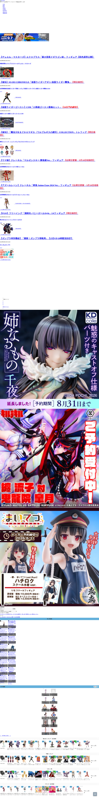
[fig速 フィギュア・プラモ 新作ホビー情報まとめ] (2, 0)
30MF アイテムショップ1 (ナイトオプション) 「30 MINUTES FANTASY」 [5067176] (4, 650)
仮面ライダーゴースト (14, 113)
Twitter (4, 9)
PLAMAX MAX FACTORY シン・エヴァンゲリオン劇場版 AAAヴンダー (17, 779)
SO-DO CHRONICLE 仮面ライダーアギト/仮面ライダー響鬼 (31, 764)
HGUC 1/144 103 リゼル (11, 650)
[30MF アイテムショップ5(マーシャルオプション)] (3, 762)
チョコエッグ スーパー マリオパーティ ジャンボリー (45, 764)
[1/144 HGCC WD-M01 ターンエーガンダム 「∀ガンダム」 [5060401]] (12, 632)
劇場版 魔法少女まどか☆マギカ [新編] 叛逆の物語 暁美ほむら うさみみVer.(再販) (45, 718)
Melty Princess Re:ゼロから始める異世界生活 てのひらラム (80, 749)
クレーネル (21, 166)
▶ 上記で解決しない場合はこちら (30, 614)
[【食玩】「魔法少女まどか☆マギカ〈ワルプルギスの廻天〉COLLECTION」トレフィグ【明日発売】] (7, 155)
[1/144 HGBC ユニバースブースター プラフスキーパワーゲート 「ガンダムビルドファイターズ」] (12, 678)
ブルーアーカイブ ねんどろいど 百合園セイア (87, 764)
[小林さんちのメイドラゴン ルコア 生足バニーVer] (31, 747)
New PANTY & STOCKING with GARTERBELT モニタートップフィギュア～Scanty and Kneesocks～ (59, 794)
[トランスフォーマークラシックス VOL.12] (59, 777)
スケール (15, 63)
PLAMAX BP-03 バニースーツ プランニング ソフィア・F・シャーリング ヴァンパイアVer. (66, 779)
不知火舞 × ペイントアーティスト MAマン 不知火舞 (45, 726)
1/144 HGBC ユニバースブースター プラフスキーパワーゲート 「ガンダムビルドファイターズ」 (12, 681)
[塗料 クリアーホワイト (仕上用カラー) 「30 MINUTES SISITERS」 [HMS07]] (4, 671)
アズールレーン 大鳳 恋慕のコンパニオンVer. (59, 749)
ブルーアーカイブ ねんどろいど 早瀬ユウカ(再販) (80, 764)
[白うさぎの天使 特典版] (45, 692)
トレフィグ (31, 141)
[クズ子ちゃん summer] (53, 692)
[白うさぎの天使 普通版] (45, 700)
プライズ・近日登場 (49, 784)
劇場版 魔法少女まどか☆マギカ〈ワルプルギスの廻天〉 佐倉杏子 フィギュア (3, 794)
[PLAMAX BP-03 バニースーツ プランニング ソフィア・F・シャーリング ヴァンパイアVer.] (66, 777)
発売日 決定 (2, 748)
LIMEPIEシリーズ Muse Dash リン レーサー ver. (53, 726)
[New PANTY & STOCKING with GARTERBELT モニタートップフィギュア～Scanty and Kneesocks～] (59, 792)
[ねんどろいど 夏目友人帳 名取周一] (59, 762)
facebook (5, 10)
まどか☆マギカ (23, 141)
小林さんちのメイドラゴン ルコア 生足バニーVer (31, 749)
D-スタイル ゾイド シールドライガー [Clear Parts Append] (31, 779)
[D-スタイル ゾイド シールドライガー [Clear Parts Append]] (31, 777)
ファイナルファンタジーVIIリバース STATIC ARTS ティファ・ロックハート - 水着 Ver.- (45, 734)
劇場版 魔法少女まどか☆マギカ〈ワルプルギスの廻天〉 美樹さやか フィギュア (24, 794)
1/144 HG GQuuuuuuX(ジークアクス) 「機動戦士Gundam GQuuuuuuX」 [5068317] (11, 673)
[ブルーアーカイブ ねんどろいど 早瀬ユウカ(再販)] (80, 762)
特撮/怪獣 (2, 63)
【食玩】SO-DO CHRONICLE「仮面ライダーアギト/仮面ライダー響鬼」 (42, 82)
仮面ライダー (11, 88)
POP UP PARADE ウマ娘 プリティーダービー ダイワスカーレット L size (53, 718)
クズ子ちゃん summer (52, 695)
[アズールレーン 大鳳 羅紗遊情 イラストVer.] (53, 707)
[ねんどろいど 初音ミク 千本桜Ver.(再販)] (52, 762)
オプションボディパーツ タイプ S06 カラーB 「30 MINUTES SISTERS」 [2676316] (3, 666)
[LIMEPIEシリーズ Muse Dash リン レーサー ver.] (53, 723)
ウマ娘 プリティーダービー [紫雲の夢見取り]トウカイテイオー (87, 749)
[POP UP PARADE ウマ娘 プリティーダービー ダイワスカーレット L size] (53, 715)
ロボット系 (49, 768)
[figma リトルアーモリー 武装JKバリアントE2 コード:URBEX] (17, 762)
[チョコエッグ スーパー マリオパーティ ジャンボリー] (45, 762)
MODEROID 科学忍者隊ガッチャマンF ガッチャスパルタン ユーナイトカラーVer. (38, 779)
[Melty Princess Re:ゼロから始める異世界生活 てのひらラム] (80, 747)
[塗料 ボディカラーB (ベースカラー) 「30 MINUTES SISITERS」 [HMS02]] (4, 678)
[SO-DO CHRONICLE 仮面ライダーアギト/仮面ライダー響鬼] (31, 762)
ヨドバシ (5, 11)
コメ (1, 66)
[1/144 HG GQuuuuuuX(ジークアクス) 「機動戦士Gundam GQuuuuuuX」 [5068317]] (12, 671)
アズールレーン (18, 194)
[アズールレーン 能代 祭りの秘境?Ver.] (66, 747)
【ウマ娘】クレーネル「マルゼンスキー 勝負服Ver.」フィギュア (47, 160)
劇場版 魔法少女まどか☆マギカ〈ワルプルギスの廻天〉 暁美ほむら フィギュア (17, 794)
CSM (21, 113)
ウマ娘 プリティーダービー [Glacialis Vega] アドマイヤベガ (53, 702)
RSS (4, 6)
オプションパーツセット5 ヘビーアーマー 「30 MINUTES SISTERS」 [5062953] (3, 642)
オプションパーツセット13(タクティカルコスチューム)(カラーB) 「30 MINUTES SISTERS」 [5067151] (3, 635)
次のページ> (6, 306)
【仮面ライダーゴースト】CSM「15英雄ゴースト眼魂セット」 (39, 107)
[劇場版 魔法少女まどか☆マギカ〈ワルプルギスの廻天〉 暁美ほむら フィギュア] (17, 792)
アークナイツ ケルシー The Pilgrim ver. (52, 749)
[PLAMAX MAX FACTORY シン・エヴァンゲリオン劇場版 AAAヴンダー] (17, 777)
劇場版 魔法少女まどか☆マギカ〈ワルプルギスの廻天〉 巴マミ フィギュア (10, 794)
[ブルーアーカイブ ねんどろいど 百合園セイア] (87, 762)
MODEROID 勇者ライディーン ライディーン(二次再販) (10, 779)
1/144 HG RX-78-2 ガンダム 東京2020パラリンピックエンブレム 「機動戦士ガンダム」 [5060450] (12, 658)
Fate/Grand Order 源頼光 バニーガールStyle (10, 749)
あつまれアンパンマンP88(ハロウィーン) (38, 764)
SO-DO (48, 88)
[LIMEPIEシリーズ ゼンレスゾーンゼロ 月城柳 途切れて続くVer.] (45, 747)
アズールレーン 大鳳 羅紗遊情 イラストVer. (53, 710)
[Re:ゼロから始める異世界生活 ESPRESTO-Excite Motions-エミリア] (66, 792)
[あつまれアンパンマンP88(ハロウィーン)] (38, 762)
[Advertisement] (24, 45)
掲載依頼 (5, 13)
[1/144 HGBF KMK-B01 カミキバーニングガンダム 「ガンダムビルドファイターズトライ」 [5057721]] (12, 640)
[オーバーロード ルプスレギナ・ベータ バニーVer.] (53, 731)
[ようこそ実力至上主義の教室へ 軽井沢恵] (3, 747)
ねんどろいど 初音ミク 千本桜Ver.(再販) (52, 764)
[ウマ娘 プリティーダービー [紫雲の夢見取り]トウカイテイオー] (87, 747)
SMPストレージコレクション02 (24, 779)
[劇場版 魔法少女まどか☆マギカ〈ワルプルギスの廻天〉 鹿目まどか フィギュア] (31, 792)
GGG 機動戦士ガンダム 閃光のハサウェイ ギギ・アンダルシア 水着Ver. (38, 749)
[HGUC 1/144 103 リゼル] (12, 647)
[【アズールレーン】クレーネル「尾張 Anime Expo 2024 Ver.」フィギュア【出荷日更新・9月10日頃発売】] (7, 208)
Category (2, 611)
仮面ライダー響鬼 (41, 88)
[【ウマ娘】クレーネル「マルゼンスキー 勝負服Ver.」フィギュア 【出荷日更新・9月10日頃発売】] (7, 180)
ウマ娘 (16, 166)
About (4, 7)
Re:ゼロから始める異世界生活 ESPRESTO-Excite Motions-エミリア (66, 794)
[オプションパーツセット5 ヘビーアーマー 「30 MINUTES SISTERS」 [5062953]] (4, 640)
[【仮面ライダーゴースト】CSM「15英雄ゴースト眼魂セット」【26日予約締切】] (7, 127)
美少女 (7, 166)
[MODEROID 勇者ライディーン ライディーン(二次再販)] (10, 777)
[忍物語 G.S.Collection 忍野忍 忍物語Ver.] (45, 707)
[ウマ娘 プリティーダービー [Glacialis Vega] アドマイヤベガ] (53, 700)
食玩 (6, 88)
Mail (4, 5)
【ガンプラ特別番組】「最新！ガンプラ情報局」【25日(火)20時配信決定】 (36, 238)
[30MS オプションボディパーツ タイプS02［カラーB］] (4, 624)
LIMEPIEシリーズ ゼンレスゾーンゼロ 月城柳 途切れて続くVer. (45, 749)
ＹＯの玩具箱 (16, 617)
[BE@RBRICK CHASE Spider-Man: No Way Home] (10, 762)
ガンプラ (7, 245)
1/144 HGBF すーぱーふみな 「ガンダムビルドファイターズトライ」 (12, 666)
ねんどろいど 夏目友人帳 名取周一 (59, 764)
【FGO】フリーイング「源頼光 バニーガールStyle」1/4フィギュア (39, 213)
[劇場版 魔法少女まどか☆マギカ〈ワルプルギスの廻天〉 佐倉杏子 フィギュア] (3, 792)
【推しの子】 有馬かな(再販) (73, 749)
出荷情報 (2, 88)
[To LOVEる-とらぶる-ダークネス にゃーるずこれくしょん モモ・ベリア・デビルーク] (73, 792)
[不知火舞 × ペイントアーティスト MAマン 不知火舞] (45, 723)
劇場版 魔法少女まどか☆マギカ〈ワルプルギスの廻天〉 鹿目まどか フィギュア (31, 794)
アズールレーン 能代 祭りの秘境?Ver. (66, 749)
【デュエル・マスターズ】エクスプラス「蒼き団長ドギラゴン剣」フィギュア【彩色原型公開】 (47, 57)
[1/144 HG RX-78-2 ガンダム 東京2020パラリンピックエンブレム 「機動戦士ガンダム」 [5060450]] (12, 655)
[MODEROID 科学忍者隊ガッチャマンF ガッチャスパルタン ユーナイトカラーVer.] (38, 777)
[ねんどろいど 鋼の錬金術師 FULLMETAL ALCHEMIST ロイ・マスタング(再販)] (73, 762)
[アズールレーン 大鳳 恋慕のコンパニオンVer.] (59, 747)
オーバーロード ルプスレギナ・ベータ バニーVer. (53, 734)
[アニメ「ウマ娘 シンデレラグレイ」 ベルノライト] (17, 747)
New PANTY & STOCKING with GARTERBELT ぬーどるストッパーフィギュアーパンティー (52, 794)
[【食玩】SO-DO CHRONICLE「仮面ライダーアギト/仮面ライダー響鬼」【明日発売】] (7, 102)
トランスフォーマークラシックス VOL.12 (59, 779)
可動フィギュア (19, 88)
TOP (4, 4)
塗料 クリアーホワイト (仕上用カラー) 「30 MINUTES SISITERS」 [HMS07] (4, 673)
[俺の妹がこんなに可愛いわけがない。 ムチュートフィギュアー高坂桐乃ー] (45, 792)
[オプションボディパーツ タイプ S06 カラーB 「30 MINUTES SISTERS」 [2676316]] (4, 663)
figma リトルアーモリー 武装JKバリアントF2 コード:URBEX (24, 764)
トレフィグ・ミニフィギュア (11, 141)
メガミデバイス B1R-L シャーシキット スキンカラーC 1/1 (87, 779)
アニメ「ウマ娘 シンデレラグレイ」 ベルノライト (17, 749)
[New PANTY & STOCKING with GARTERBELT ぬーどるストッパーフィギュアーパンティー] (52, 792)
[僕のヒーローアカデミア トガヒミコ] (24, 747)
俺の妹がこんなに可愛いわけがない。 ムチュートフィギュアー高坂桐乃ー (45, 794)
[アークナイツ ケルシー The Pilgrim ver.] (52, 747)
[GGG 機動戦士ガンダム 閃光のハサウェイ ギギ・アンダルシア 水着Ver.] (38, 747)
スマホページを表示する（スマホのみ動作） (11, 614)
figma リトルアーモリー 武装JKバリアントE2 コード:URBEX (17, 764)
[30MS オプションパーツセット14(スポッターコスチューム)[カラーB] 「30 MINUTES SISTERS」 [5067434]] (4, 655)
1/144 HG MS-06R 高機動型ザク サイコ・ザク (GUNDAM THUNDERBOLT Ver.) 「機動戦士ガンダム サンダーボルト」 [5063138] (12, 627)
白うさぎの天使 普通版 (45, 702)
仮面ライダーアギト (30, 88)
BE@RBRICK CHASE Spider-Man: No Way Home (10, 764)
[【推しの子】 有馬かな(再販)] (73, 747)
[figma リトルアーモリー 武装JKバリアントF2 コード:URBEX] (24, 762)
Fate (5, 219)
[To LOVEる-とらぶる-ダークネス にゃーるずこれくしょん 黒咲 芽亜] (80, 792)
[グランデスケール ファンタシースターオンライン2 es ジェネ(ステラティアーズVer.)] (73, 777)
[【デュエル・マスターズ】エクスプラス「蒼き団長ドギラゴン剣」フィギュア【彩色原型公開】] (7, 77)
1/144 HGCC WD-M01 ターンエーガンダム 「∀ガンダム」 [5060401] (12, 635)
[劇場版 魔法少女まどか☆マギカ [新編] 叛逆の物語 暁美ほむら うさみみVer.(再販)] (45, 715)
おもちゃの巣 (10, 617)
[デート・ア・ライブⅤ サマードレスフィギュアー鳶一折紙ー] (38, 792)
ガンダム (2, 245)
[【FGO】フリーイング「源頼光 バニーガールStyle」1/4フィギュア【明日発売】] (7, 233)
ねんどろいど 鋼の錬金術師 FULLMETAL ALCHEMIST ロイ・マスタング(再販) (73, 764)
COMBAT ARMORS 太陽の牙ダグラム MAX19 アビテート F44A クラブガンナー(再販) (45, 779)
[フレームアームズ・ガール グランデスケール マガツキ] (80, 777)
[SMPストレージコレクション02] (24, 777)
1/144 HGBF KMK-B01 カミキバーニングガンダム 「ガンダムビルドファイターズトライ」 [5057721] (12, 642)
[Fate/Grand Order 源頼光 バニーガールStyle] (10, 747)
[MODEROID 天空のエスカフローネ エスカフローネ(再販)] (52, 777)
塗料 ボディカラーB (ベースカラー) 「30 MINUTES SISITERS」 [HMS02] (3, 681)
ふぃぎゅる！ (3, 617)
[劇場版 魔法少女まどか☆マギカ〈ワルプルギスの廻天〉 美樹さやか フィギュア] (24, 792)
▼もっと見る (93, 746)
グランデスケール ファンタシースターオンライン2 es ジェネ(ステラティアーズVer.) (73, 779)
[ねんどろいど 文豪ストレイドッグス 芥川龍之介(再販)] (66, 762)
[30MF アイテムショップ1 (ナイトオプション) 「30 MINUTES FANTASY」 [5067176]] (4, 647)
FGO (20, 219)
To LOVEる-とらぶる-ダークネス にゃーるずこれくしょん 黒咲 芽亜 (80, 794)
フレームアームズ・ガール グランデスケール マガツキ (80, 779)
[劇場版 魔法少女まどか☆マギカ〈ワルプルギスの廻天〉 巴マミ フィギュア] (10, 792)
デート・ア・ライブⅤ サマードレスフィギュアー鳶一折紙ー (38, 794)
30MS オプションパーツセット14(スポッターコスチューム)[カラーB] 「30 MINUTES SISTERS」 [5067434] (3, 658)
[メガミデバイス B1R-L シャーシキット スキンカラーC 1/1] (87, 777)
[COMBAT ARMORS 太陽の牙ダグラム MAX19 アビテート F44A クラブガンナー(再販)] (45, 777)
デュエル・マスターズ (24, 63)
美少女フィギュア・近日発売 (49, 738)
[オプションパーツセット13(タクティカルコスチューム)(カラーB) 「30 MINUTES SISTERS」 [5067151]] (4, 632)
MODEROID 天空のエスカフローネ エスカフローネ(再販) (52, 779)
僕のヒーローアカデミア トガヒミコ (24, 749)
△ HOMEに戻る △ (5, 735)
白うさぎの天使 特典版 (45, 695)
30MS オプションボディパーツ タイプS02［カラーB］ (3, 627)
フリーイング (10, 219)
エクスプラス (9, 63)
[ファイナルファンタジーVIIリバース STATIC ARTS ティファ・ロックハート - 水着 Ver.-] (45, 731)
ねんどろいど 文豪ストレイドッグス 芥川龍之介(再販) (66, 764)
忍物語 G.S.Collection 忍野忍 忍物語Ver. (45, 710)
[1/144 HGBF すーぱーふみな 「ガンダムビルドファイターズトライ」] (12, 663)
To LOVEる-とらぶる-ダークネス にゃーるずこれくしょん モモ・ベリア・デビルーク (73, 794)
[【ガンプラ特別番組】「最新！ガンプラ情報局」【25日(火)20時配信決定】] (7, 258)
